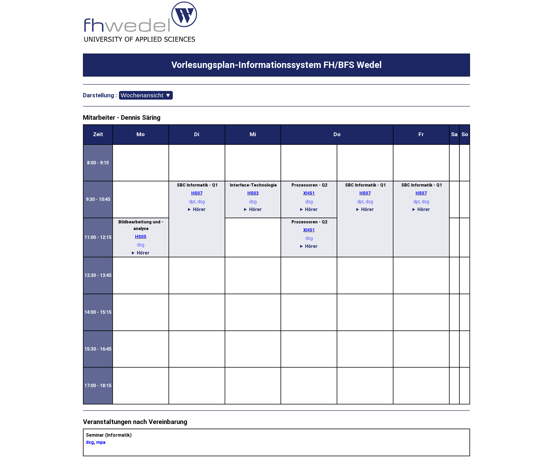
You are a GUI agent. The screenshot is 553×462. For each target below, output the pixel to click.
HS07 (196, 193)
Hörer (199, 209)
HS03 (253, 193)
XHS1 (309, 193)
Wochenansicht (146, 95)
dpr (192, 201)
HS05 (140, 236)
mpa (100, 442)
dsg (201, 201)
